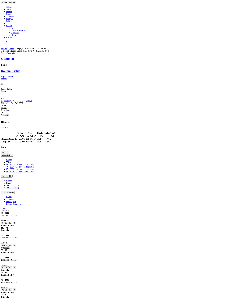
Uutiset (14, 28)
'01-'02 (4, 268)
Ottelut (9, 12)
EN (7, 42)
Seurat (8, 14)
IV (10, 223)
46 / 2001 (20, 171)
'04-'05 (4, 223)
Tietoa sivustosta (18, 30)
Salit (8, 21)
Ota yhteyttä (16, 35)
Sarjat (8, 9)
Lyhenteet (15, 33)
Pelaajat (9, 19)
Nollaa (3, 208)
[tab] (124, 225)
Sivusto (9, 26)
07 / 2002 (20, 169)
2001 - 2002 (12, 185)
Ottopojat (11, 201)
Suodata (5, 152)
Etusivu (4, 48)
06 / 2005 (20, 164)
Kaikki (9, 160)
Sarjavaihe (11, 53)
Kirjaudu (9, 37)
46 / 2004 (20, 167)
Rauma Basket (13, 204)
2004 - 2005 (12, 188)
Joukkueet (10, 16)
